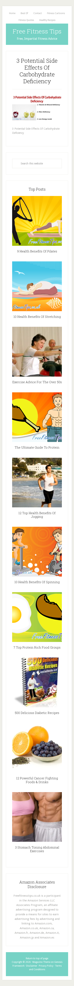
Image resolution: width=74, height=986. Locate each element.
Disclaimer (31, 966)
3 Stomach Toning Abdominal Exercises (37, 849)
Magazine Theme (41, 962)
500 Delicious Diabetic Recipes (37, 713)
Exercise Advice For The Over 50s (37, 382)
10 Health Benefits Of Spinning (37, 582)
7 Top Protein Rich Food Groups (37, 647)
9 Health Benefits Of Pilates (37, 251)
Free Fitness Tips (37, 31)
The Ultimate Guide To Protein (37, 447)
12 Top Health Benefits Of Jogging (37, 515)
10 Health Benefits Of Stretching (37, 317)
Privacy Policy (46, 966)
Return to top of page (37, 958)
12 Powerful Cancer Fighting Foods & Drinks (37, 780)
